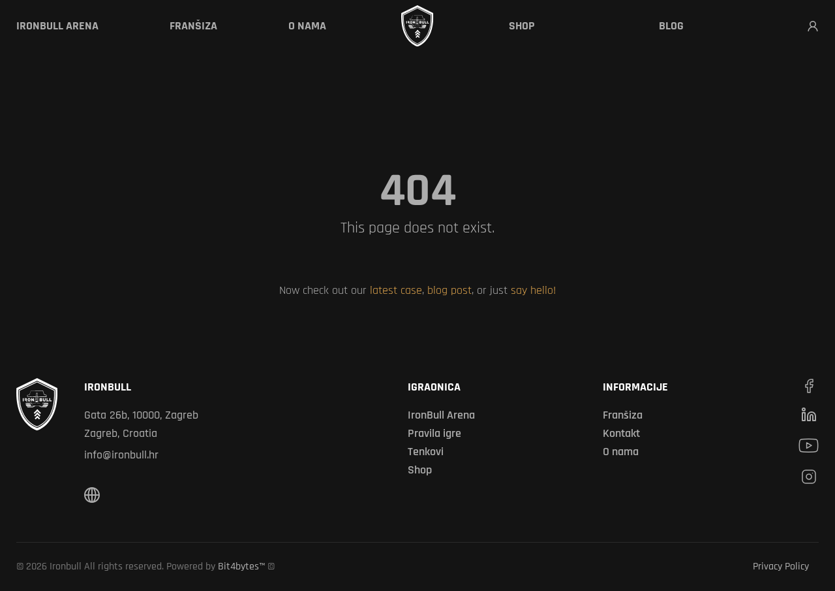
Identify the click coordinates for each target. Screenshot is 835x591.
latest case (396, 290)
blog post (449, 290)
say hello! (533, 290)
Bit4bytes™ (241, 566)
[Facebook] (809, 386)
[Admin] (813, 26)
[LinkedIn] (809, 414)
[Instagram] (809, 476)
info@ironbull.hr (121, 454)
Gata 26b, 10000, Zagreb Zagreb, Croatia (141, 424)
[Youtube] (808, 445)
